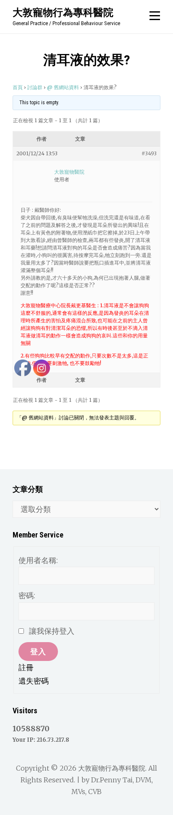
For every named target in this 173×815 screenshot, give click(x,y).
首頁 (18, 87)
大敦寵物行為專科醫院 (63, 12)
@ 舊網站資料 (63, 87)
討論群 (34, 87)
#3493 (149, 153)
